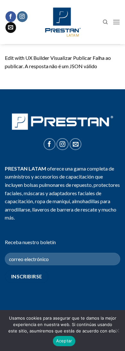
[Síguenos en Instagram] (22, 16)
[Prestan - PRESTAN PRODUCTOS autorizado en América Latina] (62, 22)
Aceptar (64, 340)
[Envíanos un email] (10, 27)
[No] (117, 332)
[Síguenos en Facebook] (10, 16)
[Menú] (116, 22)
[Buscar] (105, 22)
